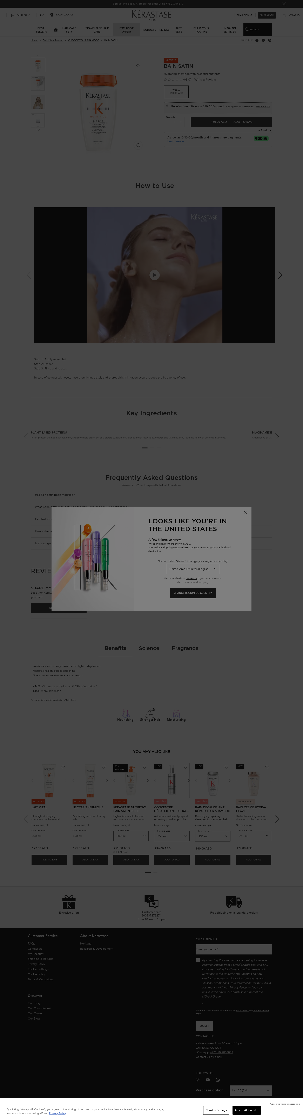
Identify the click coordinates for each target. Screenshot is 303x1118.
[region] (151, 1108)
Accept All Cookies (246, 1110)
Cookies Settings (216, 1110)
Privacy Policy (57, 1113)
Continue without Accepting (285, 1103)
